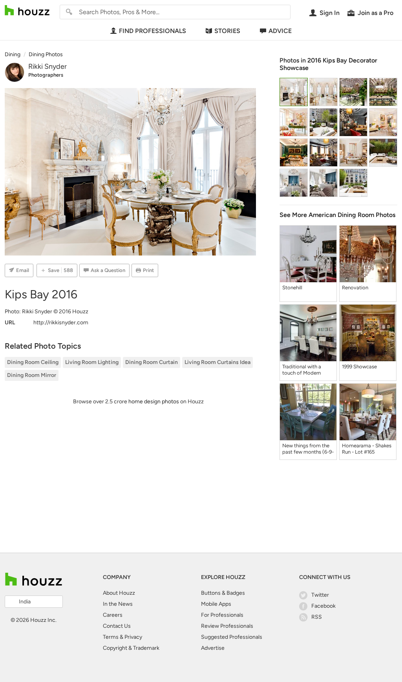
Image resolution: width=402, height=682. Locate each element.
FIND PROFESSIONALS (152, 31)
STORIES (227, 31)
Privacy (133, 637)
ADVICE (280, 31)
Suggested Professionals (231, 637)
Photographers (45, 75)
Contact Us (117, 626)
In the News (118, 604)
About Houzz (119, 593)
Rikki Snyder (47, 66)
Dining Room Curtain (151, 362)
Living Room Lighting (92, 362)
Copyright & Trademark (131, 648)
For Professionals (222, 615)
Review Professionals (227, 626)
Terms (111, 637)
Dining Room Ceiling (32, 362)
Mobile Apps (216, 604)
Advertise (213, 648)
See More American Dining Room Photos (337, 215)
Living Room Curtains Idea (217, 362)
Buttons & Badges (223, 593)
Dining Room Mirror (31, 375)
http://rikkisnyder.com (60, 322)
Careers (112, 615)
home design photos (153, 401)
